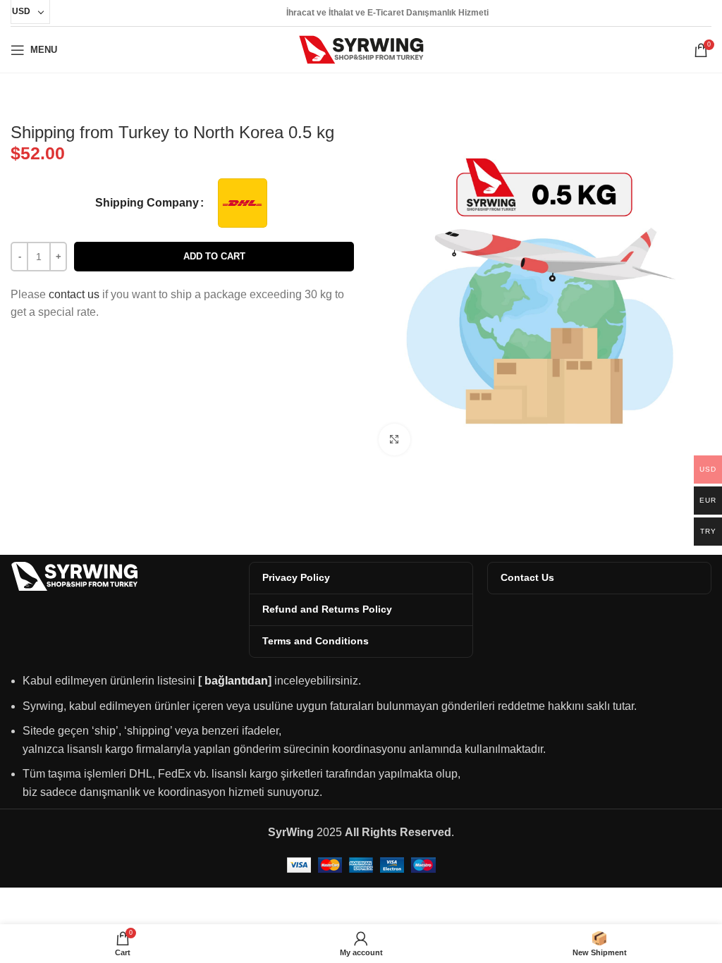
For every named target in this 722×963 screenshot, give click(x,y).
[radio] (242, 203)
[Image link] (74, 576)
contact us (74, 294)
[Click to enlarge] (394, 439)
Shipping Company (147, 203)
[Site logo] (361, 49)
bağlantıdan (236, 681)
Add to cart (214, 256)
